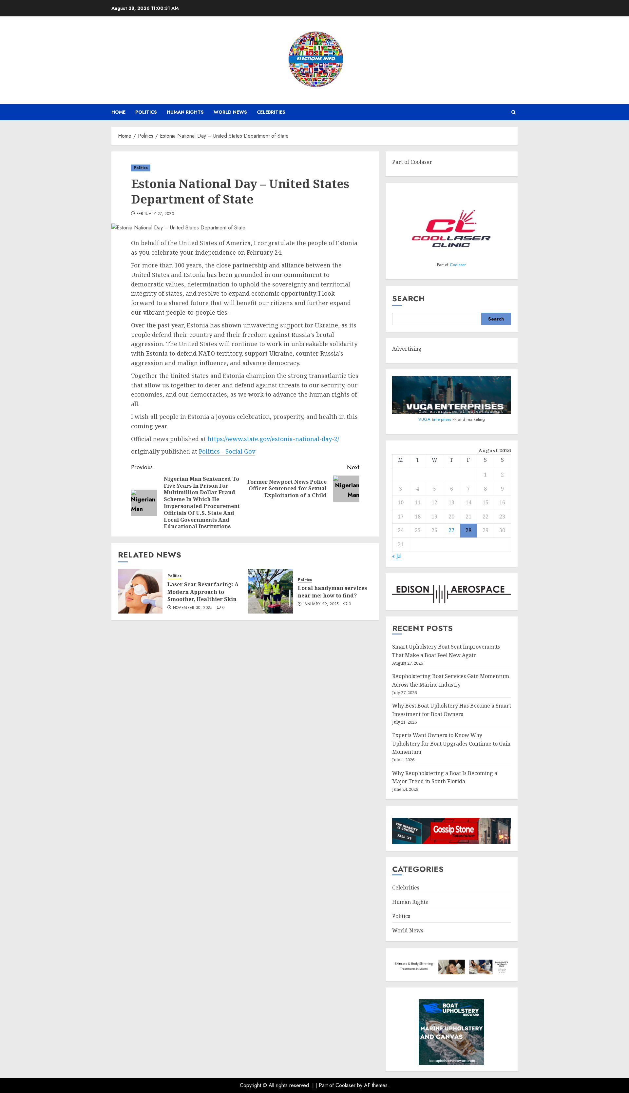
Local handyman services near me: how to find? (332, 591)
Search (408, 298)
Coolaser (458, 265)
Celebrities (271, 112)
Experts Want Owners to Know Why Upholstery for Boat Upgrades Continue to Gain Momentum (451, 743)
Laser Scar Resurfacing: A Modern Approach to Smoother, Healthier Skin (202, 592)
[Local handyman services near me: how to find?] (270, 591)
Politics (146, 112)
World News (230, 112)
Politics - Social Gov (227, 451)
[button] (513, 112)
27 (451, 530)
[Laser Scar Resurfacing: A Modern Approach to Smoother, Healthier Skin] (140, 591)
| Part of (325, 1085)
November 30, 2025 (192, 608)
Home (118, 112)
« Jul (396, 556)
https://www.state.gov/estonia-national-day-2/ (273, 439)
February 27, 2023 (155, 214)
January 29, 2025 (321, 604)
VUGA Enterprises (435, 419)
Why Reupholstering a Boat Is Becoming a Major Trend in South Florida (444, 777)
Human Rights (185, 112)
